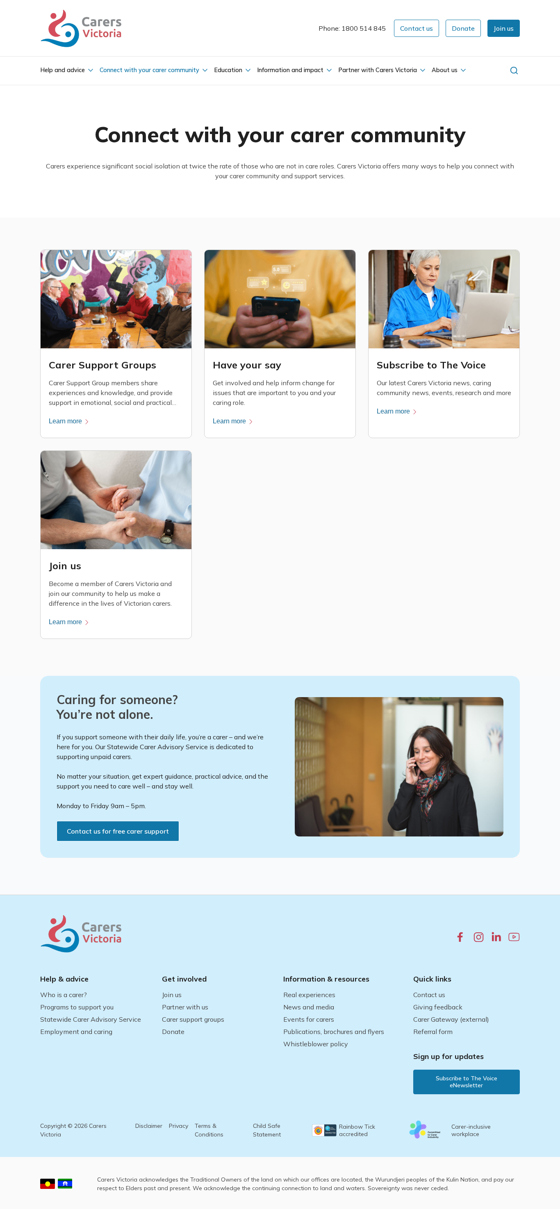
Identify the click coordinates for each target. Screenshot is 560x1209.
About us (445, 70)
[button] (503, 28)
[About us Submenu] (462, 70)
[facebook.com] (460, 936)
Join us (172, 995)
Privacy (178, 1125)
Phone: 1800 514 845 (352, 28)
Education (228, 70)
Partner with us (185, 1007)
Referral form (433, 1031)
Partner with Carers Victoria (377, 70)
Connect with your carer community (149, 70)
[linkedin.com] (496, 936)
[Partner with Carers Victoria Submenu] (422, 70)
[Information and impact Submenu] (328, 70)
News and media (308, 1007)
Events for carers (308, 1019)
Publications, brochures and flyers (333, 1031)
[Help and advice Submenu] (90, 70)
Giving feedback (437, 1007)
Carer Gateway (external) (451, 1019)
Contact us (429, 995)
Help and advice (62, 70)
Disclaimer (148, 1125)
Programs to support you (77, 1007)
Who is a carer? (63, 995)
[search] (514, 70)
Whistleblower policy (315, 1044)
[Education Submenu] (247, 70)
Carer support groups (193, 1019)
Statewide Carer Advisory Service (90, 1019)
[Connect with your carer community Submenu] (204, 70)
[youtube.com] (514, 937)
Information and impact (290, 70)
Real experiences (309, 995)
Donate (173, 1031)
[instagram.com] (478, 937)
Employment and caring (76, 1031)
